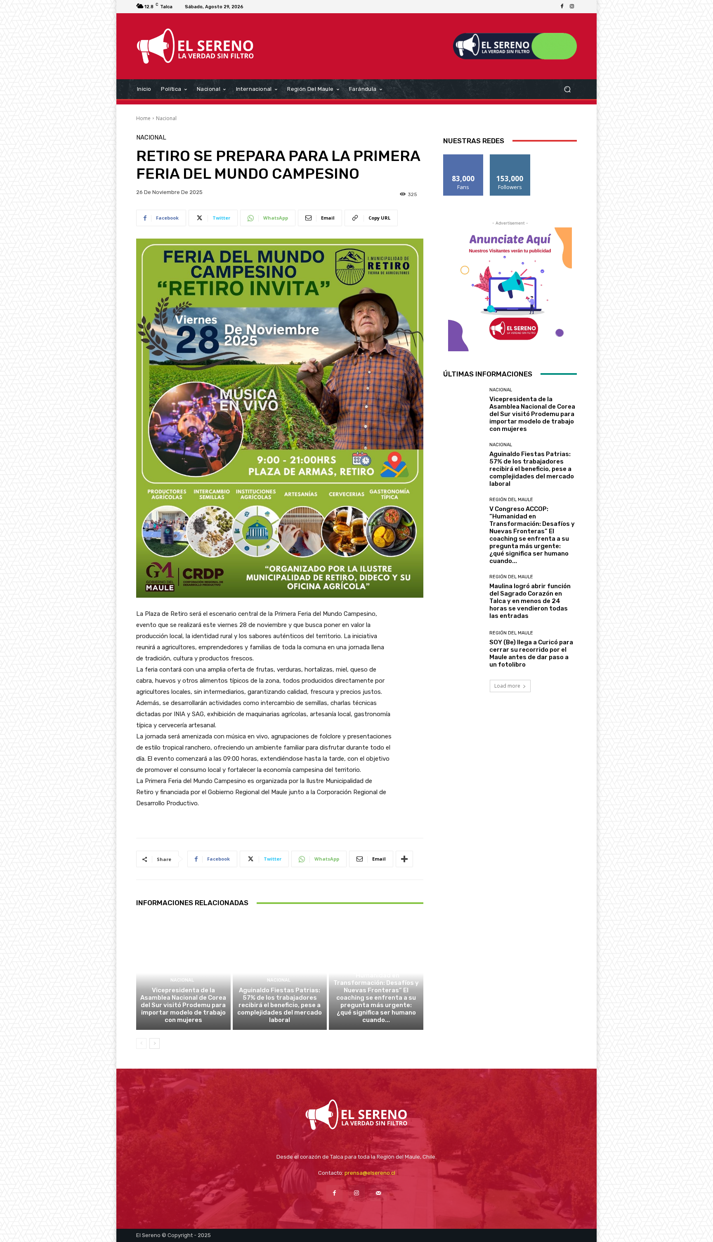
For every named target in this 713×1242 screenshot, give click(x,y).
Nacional (166, 118)
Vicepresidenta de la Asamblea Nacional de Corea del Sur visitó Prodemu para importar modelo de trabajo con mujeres (183, 1005)
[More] (404, 859)
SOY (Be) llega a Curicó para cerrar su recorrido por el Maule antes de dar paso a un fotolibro (531, 653)
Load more (507, 685)
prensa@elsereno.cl (370, 1173)
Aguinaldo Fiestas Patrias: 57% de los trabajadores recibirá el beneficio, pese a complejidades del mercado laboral (279, 1005)
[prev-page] (141, 1043)
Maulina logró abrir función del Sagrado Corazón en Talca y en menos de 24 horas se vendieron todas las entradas (530, 601)
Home (143, 118)
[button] (567, 89)
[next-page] (154, 1043)
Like (463, 157)
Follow (510, 157)
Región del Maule (375, 958)
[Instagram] (572, 7)
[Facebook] (562, 7)
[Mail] (379, 1193)
